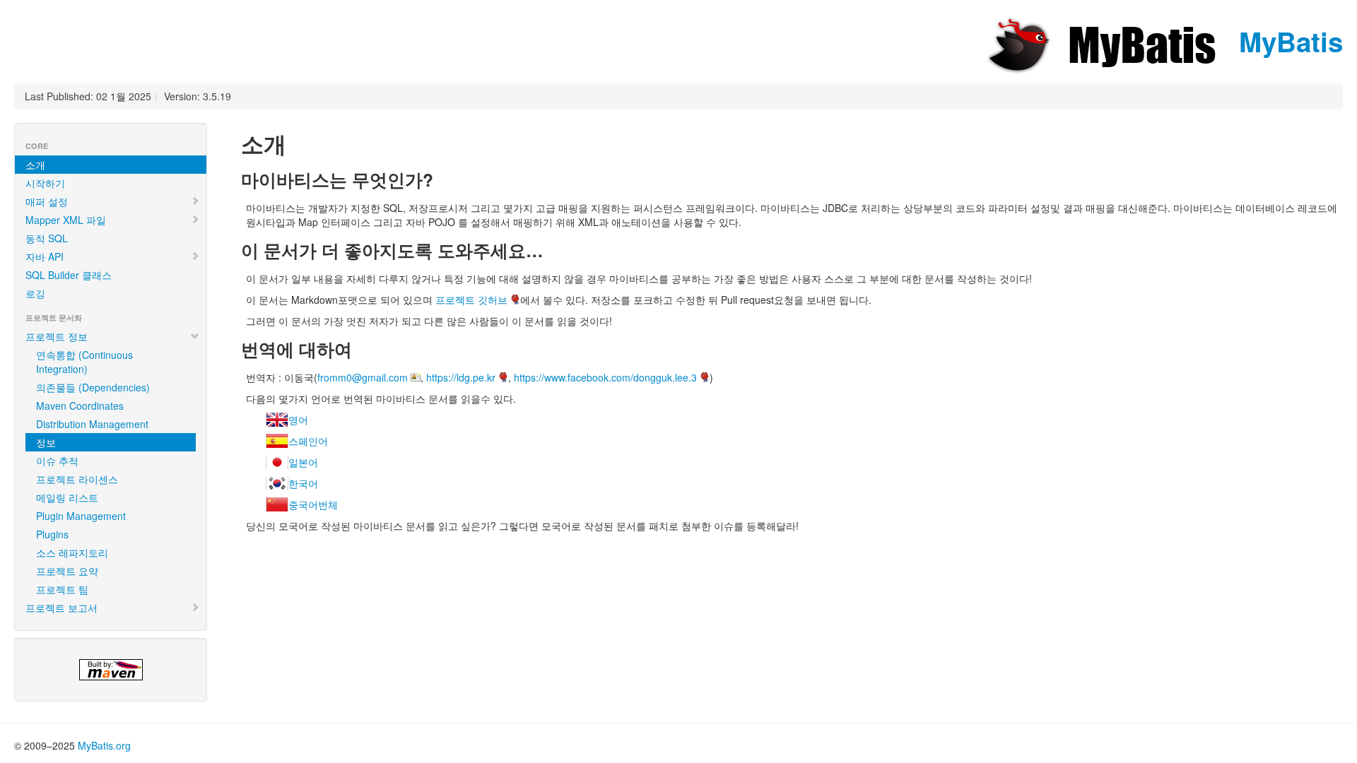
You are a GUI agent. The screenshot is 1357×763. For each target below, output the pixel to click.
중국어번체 (313, 504)
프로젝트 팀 (62, 589)
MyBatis (1287, 41)
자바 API (44, 256)
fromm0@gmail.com (362, 377)
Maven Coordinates (80, 405)
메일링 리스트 (67, 497)
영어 (298, 420)
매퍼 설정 (46, 201)
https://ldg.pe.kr (460, 377)
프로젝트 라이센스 (77, 479)
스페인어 (308, 441)
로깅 (35, 293)
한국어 (303, 483)
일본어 (303, 462)
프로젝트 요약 (67, 571)
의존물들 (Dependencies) (93, 387)
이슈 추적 (57, 461)
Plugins (52, 534)
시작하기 (45, 183)
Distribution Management (92, 424)
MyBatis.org (104, 745)
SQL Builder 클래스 (68, 275)
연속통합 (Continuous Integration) (84, 362)
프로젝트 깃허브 (471, 299)
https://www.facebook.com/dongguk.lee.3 (605, 377)
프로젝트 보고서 (61, 608)
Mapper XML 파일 (65, 220)
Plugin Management (81, 516)
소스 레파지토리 (72, 552)
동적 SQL (46, 238)
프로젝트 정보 (56, 336)
